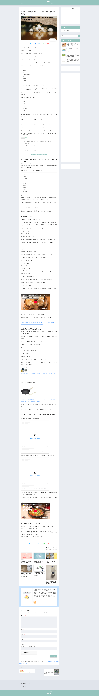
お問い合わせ (70, 3)
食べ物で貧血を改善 (27, 143)
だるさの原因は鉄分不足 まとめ (30, 150)
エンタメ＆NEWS (29, 3)
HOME (50, 692)
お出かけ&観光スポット (45, 3)
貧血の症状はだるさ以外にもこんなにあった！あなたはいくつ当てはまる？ (38, 141)
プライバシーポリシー (24, 686)
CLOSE (23, 137)
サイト (22, 639)
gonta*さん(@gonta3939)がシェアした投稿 (29, 451)
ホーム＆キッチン (37, 3)
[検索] (79, 36)
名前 (22, 629)
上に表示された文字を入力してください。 (29, 646)
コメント (23, 615)
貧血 (56, 549)
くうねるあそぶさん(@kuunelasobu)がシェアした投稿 (31, 488)
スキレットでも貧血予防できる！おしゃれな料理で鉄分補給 (35, 147)
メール (23, 634)
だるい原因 (52, 549)
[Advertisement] (70, 16)
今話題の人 (22, 3)
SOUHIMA (49, 1)
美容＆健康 (53, 3)
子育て (58, 3)
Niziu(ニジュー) (63, 3)
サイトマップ (76, 3)
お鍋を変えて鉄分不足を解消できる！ (31, 145)
